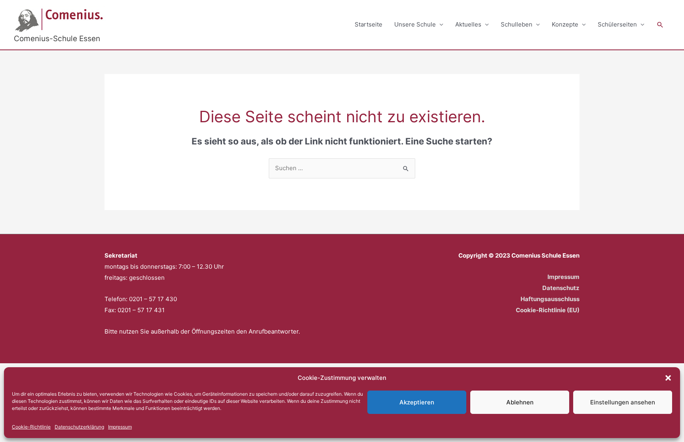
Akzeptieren (416, 402)
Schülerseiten (617, 24)
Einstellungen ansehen (622, 402)
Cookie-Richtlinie (31, 427)
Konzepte (565, 24)
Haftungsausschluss (550, 299)
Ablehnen (520, 402)
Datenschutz (561, 288)
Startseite (368, 24)
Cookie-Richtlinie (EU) (548, 310)
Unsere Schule (415, 24)
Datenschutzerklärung (79, 427)
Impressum (120, 427)
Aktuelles (468, 24)
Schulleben (516, 24)
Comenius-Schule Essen (57, 38)
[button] (668, 378)
